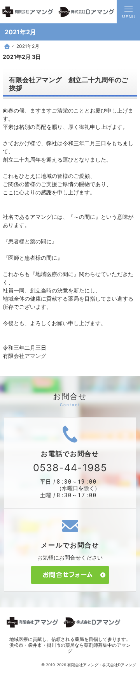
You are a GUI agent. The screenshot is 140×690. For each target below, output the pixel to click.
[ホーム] (7, 46)
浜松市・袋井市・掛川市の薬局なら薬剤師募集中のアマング (70, 648)
